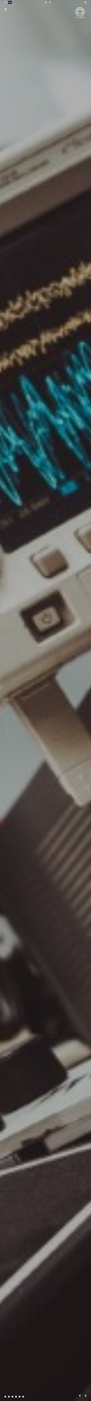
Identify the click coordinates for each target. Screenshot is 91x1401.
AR (10, 2)
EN (6, 2)
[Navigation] (6, 9)
